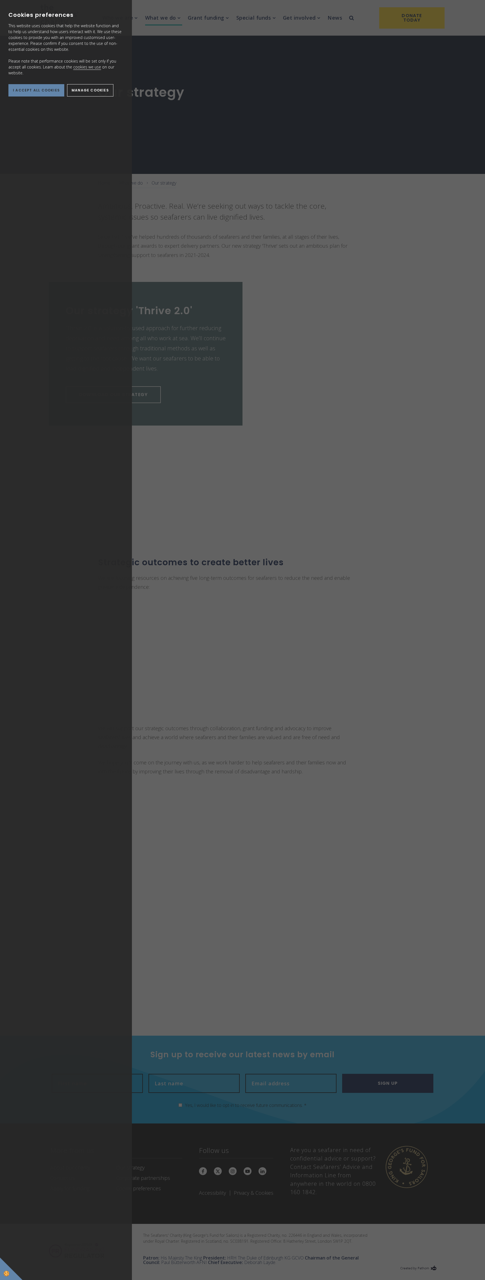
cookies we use (87, 67)
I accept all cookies (36, 90)
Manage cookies (90, 90)
